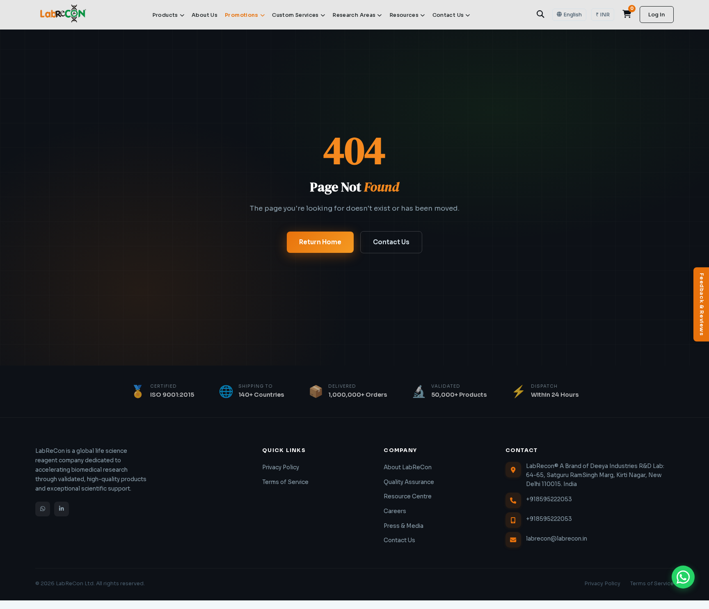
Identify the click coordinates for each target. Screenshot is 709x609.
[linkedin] (61, 509)
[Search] (540, 14)
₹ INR (603, 14)
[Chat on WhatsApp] (683, 577)
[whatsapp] (42, 509)
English (572, 14)
